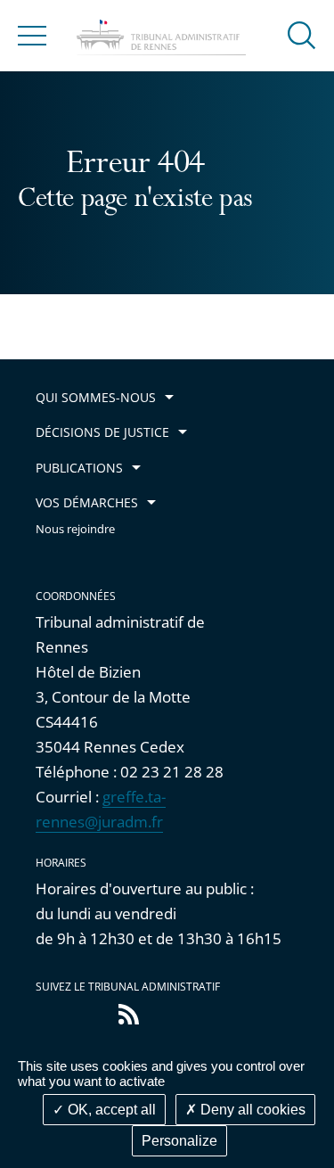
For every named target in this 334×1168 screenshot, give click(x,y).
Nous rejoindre (75, 529)
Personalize (179, 1140)
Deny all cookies (251, 1109)
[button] (302, 34)
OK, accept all (110, 1109)
